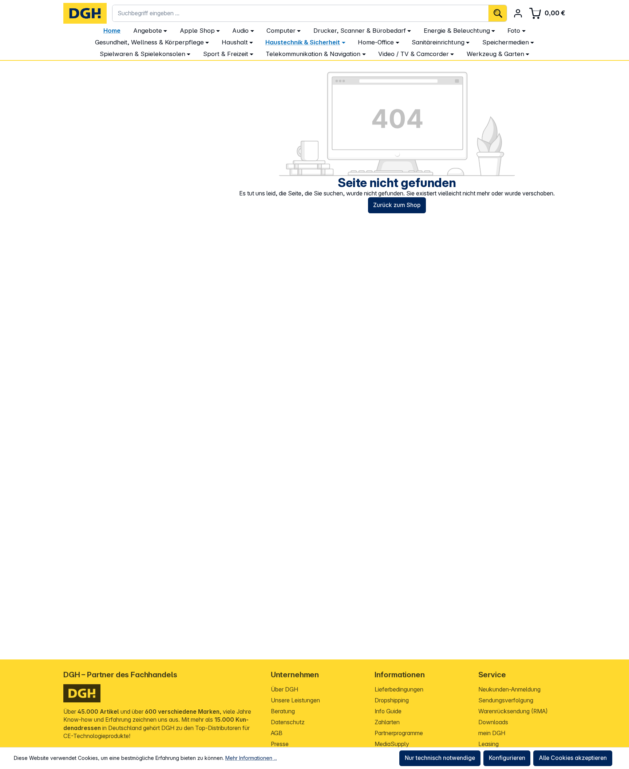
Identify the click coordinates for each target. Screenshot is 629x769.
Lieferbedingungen (399, 689)
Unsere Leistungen (295, 700)
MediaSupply (392, 744)
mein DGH (491, 733)
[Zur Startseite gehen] (85, 13)
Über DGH (284, 689)
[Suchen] (497, 13)
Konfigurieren (507, 757)
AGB (276, 733)
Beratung (283, 711)
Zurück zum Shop (396, 205)
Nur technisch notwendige (440, 757)
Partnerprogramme (399, 733)
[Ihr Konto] (518, 13)
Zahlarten (387, 722)
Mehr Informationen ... (251, 758)
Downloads (493, 722)
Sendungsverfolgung (505, 700)
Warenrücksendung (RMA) (513, 711)
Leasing (488, 744)
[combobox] (300, 13)
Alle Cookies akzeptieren (573, 757)
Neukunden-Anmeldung (509, 689)
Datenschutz (288, 722)
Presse (280, 744)
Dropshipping (392, 700)
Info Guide (388, 711)
